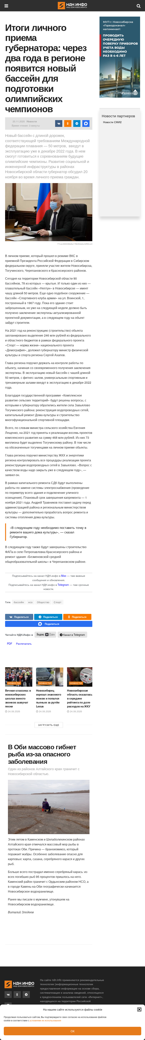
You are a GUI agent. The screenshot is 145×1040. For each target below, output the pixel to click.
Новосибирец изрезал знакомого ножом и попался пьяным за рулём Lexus (48, 698)
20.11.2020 (19, 121)
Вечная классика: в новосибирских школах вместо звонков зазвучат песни (18, 698)
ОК (73, 1031)
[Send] (49, 624)
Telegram (63, 585)
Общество (43, 602)
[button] (139, 1009)
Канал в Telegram (73, 635)
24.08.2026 (13, 711)
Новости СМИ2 (112, 122)
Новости (32, 121)
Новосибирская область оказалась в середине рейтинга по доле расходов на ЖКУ (79, 698)
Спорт (58, 602)
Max (63, 576)
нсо (30, 602)
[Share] (19, 617)
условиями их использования (45, 1020)
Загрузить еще (48, 724)
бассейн (19, 602)
